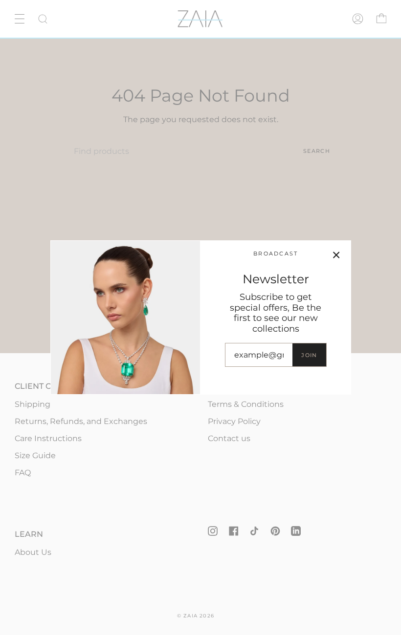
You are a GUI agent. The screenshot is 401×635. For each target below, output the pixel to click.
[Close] (336, 255)
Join (309, 355)
